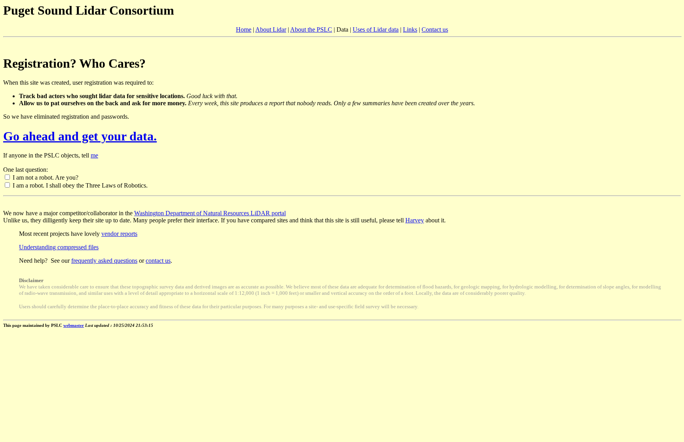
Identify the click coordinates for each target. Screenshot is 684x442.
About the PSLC (311, 29)
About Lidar (270, 29)
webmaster (73, 325)
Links (410, 29)
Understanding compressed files (59, 247)
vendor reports (119, 233)
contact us (158, 260)
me (94, 155)
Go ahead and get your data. (80, 136)
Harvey (414, 220)
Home (243, 29)
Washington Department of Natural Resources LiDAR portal (210, 213)
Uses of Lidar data (376, 29)
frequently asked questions (104, 260)
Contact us (435, 29)
